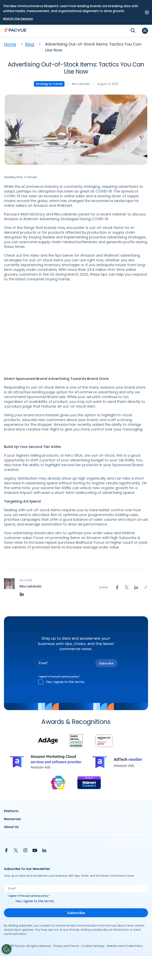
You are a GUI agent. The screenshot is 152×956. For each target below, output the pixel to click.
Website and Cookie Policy (124, 946)
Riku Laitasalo (81, 84)
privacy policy (70, 676)
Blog (29, 44)
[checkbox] (76, 682)
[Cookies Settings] (6, 949)
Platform (11, 811)
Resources (12, 819)
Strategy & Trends (49, 84)
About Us (11, 827)
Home (10, 44)
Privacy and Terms (66, 946)
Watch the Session (18, 18)
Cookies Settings (92, 946)
